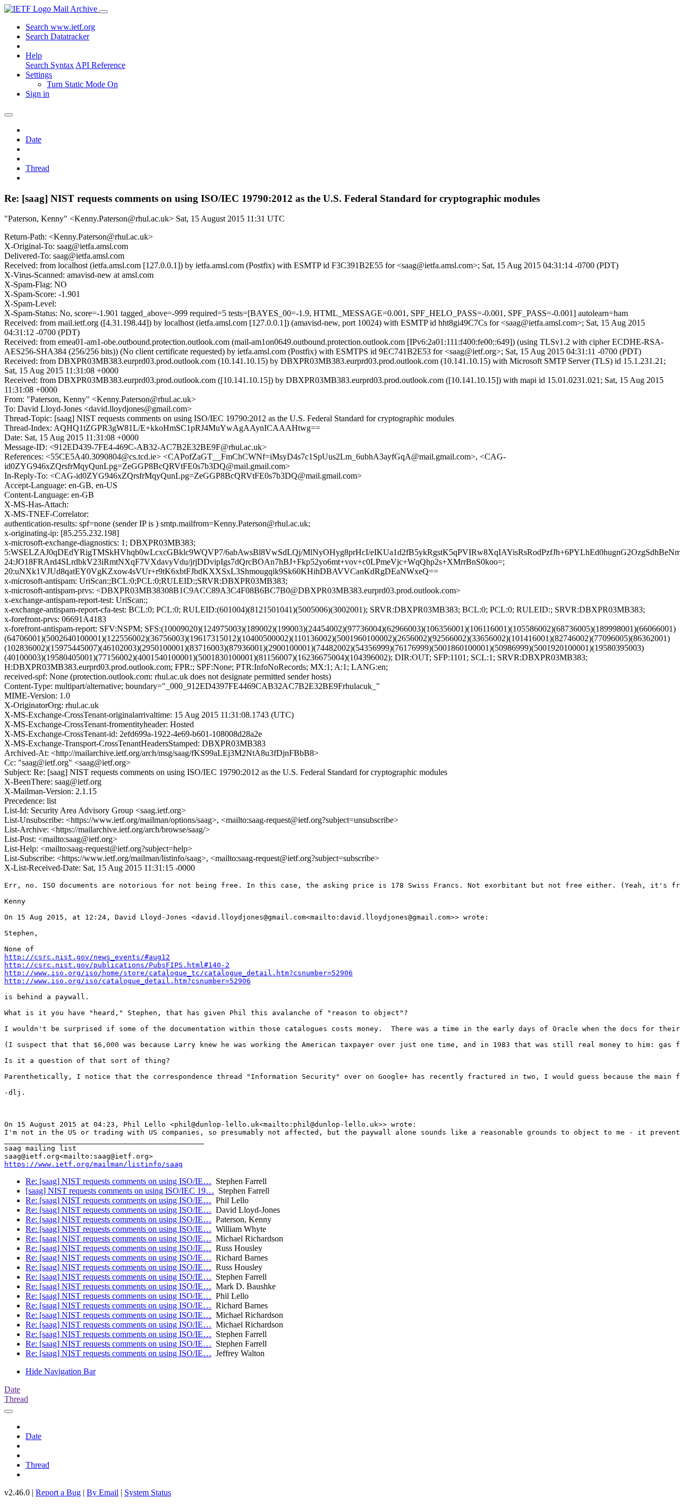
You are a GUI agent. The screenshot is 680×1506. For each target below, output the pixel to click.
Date (33, 139)
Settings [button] (39, 74)
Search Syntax (50, 65)
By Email (102, 1492)
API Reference (100, 65)
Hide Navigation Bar (61, 1371)
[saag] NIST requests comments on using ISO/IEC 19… (120, 1190)
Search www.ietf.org (60, 26)
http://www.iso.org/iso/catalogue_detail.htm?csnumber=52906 (127, 981)
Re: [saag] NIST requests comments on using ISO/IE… (118, 1181)
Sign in (37, 93)
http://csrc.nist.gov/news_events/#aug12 (87, 957)
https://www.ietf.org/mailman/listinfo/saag (93, 1164)
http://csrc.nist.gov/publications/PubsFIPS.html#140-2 (117, 965)
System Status (147, 1492)
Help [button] (34, 55)
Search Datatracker (57, 36)
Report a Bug (58, 1492)
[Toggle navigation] (103, 11)
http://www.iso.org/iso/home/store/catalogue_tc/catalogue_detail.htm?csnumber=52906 (178, 973)
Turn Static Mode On (82, 84)
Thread (37, 168)
